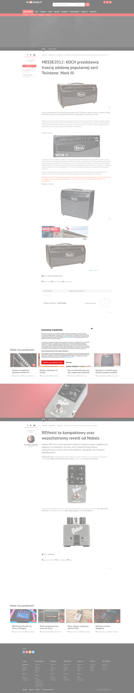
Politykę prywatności (69, 337)
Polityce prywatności (69, 357)
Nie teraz (69, 362)
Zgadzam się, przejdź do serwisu (53, 362)
